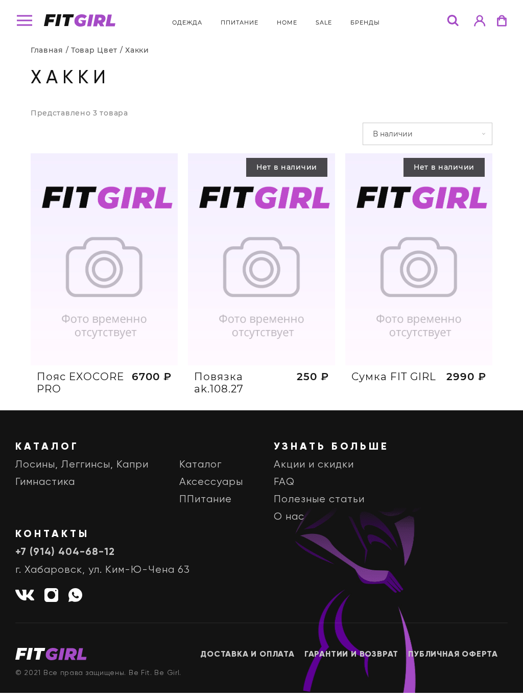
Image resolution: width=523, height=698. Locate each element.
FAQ (284, 482)
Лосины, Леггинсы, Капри (82, 464)
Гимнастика (45, 482)
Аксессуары (211, 482)
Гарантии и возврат (351, 654)
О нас (289, 516)
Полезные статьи (319, 499)
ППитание (239, 22)
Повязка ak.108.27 (219, 382)
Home (287, 22)
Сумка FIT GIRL (393, 376)
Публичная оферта (453, 654)
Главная (47, 50)
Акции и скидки (314, 464)
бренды (365, 22)
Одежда (187, 22)
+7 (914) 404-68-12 (65, 552)
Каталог (200, 464)
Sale (324, 22)
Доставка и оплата (247, 654)
